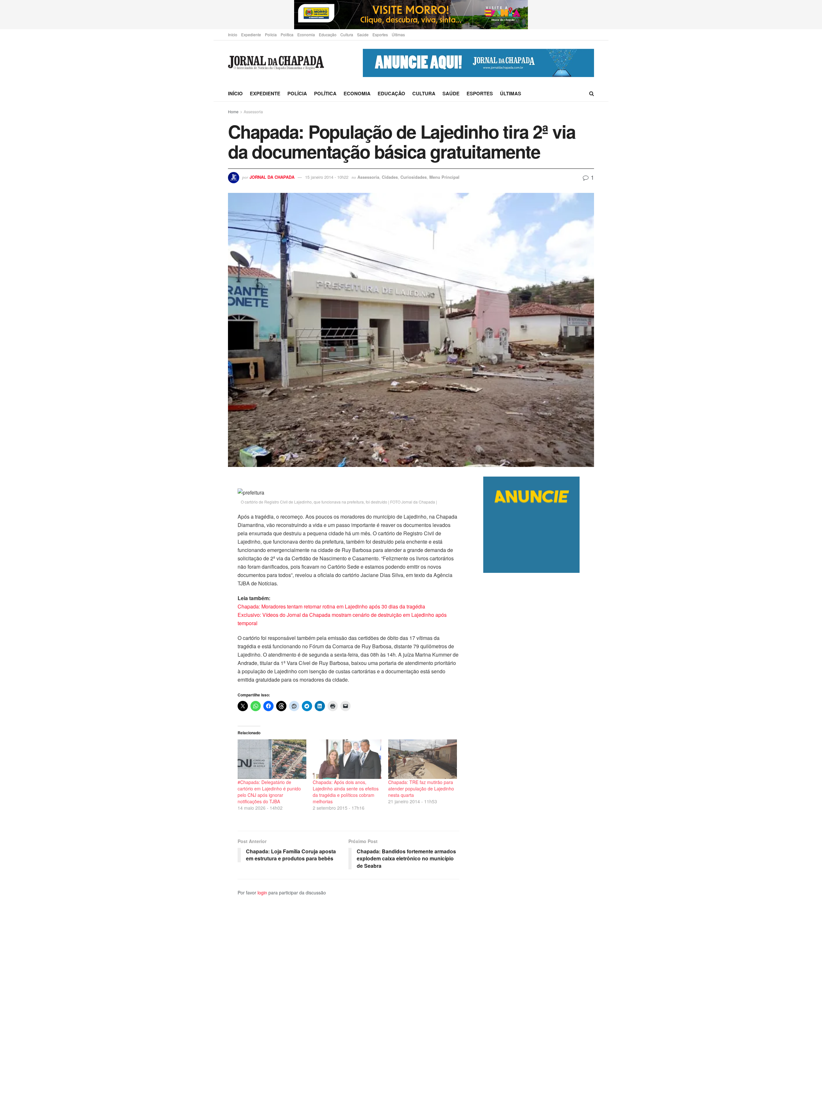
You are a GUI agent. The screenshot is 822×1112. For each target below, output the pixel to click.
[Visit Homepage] (276, 63)
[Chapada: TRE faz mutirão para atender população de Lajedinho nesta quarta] (422, 759)
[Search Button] (591, 93)
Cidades (390, 177)
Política (287, 34)
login (262, 892)
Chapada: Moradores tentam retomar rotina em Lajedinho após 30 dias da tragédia (331, 606)
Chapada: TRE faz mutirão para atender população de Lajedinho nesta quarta (421, 788)
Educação (328, 34)
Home (233, 111)
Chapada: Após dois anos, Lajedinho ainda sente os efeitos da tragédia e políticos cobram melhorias (346, 792)
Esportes (380, 34)
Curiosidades (413, 177)
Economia (306, 34)
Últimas (398, 34)
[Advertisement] (538, 842)
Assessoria (253, 111)
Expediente (251, 34)
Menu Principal (444, 177)
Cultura (346, 34)
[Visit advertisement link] (411, 14)
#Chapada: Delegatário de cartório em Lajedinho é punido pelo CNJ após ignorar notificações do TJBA (269, 792)
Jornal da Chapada (271, 177)
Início (232, 34)
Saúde (363, 34)
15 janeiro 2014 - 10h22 (326, 177)
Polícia (271, 34)
